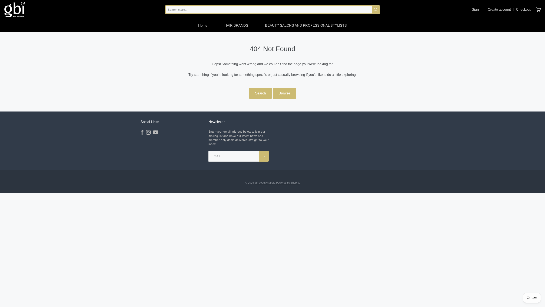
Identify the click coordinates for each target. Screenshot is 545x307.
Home (202, 25)
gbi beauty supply (265, 182)
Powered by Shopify (287, 182)
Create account (499, 9)
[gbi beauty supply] (14, 9)
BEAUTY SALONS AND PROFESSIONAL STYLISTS (306, 25)
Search (260, 93)
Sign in (477, 9)
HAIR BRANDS (236, 25)
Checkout (523, 9)
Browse (284, 93)
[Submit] (376, 9)
